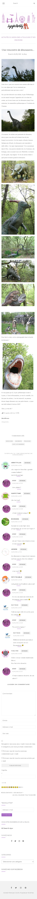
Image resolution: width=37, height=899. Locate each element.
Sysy (25, 54)
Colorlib (17, 892)
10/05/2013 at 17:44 (16, 552)
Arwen (14, 549)
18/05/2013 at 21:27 (17, 671)
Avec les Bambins (18, 444)
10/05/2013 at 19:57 (16, 607)
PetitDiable (16, 577)
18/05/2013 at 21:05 (17, 509)
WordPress (31, 892)
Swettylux (16, 462)
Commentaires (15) (18, 436)
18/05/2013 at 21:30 (18, 635)
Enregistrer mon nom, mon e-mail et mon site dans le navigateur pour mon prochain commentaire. (18, 745)
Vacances (18, 441)
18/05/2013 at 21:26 (17, 592)
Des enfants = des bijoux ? (12, 792)
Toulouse (27, 441)
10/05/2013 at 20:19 (16, 653)
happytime (16, 493)
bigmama (15, 519)
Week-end (9, 441)
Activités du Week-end (10, 37)
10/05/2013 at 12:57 (16, 496)
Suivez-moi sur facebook (12, 869)
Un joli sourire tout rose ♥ (24, 795)
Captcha (4, 770)
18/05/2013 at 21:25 (17, 537)
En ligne (7, 828)
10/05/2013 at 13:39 (16, 521)
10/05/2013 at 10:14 (16, 465)
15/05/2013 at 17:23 (17, 483)
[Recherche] (34, 3)
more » (20, 787)
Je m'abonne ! (6, 815)
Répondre (27, 462)
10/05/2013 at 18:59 (16, 580)
